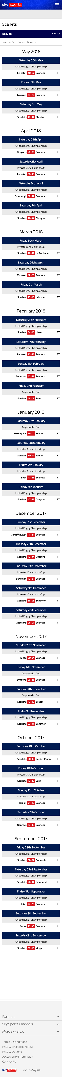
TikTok (9, 1007)
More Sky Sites (13, 1031)
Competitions (25, 42)
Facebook (6, 1007)
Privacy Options (12, 1051)
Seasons (7, 42)
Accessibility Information (17, 1056)
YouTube (16, 1007)
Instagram (13, 1007)
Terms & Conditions (14, 1041)
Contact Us (9, 1061)
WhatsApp (20, 1007)
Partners (8, 1017)
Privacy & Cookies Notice (17, 1046)
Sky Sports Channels (17, 1024)
